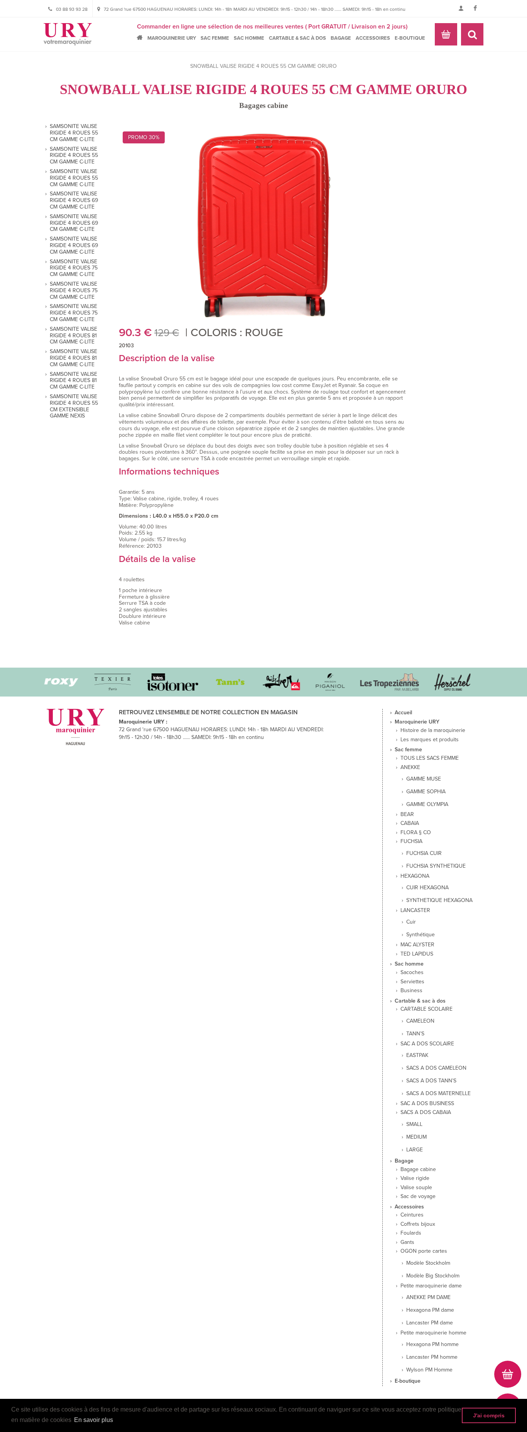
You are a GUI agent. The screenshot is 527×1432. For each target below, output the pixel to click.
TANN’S (415, 1034)
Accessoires (373, 38)
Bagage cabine (418, 1169)
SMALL (414, 1124)
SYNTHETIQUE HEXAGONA (439, 900)
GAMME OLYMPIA (427, 804)
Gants (407, 1242)
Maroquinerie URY (171, 38)
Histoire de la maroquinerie (432, 730)
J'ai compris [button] (489, 1415)
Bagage (341, 38)
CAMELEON (420, 1021)
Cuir (411, 922)
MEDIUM (416, 1137)
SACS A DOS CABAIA (425, 1112)
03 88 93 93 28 (72, 9)
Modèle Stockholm (428, 1263)
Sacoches (412, 972)
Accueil (142, 37)
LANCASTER (415, 910)
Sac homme (249, 38)
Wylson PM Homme (429, 1370)
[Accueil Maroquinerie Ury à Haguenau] (68, 34)
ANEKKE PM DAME (428, 1297)
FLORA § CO (415, 833)
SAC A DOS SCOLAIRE (427, 1044)
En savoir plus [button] (93, 1420)
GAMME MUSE (423, 779)
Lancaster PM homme (432, 1357)
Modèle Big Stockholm (432, 1276)
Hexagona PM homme (432, 1344)
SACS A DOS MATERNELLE (438, 1093)
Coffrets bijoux (417, 1224)
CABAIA (409, 823)
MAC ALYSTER (417, 945)
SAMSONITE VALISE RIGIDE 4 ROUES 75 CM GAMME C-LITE (74, 268)
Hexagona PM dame (430, 1310)
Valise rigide (414, 1178)
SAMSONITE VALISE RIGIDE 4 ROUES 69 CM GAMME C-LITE (74, 200)
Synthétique (420, 935)
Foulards (410, 1233)
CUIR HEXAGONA (427, 888)
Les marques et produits (429, 740)
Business (411, 991)
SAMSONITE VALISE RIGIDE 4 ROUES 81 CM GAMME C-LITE (73, 335)
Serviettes (412, 982)
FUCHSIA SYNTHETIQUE (436, 866)
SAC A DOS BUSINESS (427, 1104)
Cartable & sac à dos (297, 38)
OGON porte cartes (423, 1251)
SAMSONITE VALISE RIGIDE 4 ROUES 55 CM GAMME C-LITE (74, 133)
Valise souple (416, 1188)
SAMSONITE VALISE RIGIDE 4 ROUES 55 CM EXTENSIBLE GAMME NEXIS (74, 406)
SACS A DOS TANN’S (431, 1081)
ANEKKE (410, 767)
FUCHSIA (411, 841)
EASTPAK (417, 1055)
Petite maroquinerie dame (431, 1286)
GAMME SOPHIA (426, 792)
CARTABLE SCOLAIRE (426, 1009)
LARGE (414, 1150)
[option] (100, 682)
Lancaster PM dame (429, 1323)
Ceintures (412, 1215)
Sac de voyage (418, 1196)
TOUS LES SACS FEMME (429, 758)
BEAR (407, 814)
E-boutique (410, 38)
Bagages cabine (263, 105)
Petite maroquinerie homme (433, 1333)
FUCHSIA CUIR (424, 853)
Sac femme (215, 38)
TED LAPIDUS (416, 954)
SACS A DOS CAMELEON (436, 1068)
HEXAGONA (414, 876)
